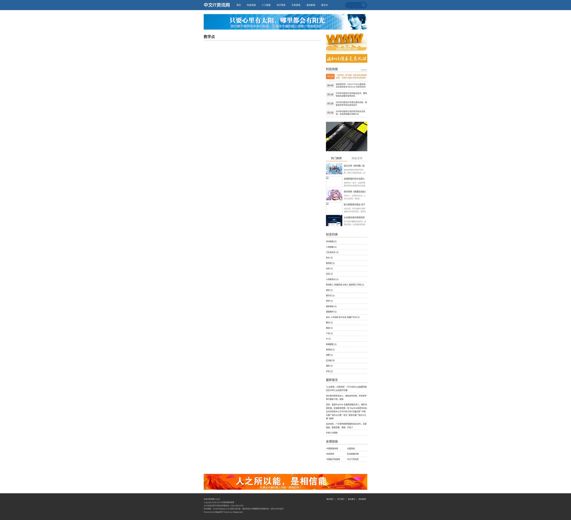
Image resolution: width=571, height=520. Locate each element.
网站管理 (362, 499)
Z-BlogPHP (218, 512)
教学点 (330, 295)
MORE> (364, 70)
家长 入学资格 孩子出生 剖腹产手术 (343, 317)
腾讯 (329, 322)
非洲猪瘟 (331, 241)
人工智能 (266, 5)
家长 (329, 258)
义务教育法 (332, 279)
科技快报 (251, 5)
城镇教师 (331, 312)
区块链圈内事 (353, 454)
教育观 (330, 263)
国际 (329, 366)
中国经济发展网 (333, 459)
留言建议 (351, 499)
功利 (329, 268)
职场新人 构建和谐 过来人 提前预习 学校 (345, 285)
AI (328, 339)
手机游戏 (295, 5)
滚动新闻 (310, 5)
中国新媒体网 (332, 448)
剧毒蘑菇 (331, 344)
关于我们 (340, 499)
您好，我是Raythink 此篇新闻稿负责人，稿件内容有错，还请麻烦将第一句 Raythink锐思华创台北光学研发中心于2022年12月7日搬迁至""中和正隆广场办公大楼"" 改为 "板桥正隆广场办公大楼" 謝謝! (346, 411)
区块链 (330, 360)
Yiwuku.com (238, 512)
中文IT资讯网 (217, 5)
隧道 (329, 328)
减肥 (329, 355)
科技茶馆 (330, 454)
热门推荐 (336, 158)
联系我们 (330, 499)
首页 (238, 5)
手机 (329, 371)
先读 (329, 274)
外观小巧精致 (332, 433)
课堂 (329, 290)
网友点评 (357, 158)
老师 (329, 301)
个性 (329, 333)
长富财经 (351, 448)
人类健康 (331, 247)
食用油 (330, 349)
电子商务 (281, 5)
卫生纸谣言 (332, 252)
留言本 (324, 5)
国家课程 (331, 306)
